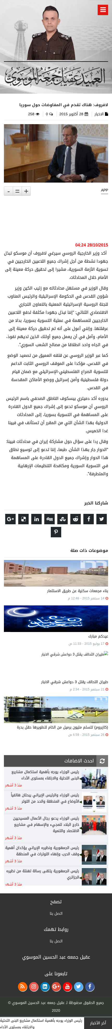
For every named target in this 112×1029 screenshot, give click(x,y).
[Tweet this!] (101, 519)
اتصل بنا (56, 913)
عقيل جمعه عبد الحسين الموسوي (38, 1002)
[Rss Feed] (22, 986)
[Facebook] (89, 986)
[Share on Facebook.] (88, 519)
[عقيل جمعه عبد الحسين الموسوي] (51, 31)
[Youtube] (67, 986)
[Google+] (56, 986)
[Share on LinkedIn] (36, 519)
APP (104, 190)
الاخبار (99, 114)
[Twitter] (78, 986)
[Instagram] (33, 986)
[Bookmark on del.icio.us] (23, 519)
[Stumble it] (62, 519)
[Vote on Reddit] (75, 519)
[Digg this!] (49, 519)
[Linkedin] (44, 986)
